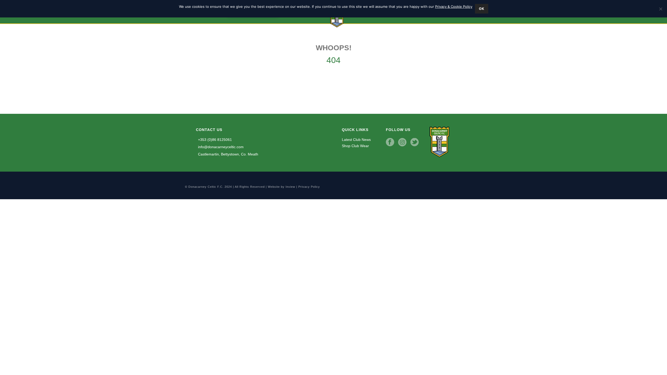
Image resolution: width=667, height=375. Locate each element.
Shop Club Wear (355, 146)
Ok (481, 9)
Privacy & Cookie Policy (453, 6)
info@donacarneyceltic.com (220, 147)
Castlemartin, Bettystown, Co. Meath (227, 154)
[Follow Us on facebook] (390, 142)
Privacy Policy (309, 186)
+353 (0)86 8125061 (214, 140)
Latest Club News (356, 140)
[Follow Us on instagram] (402, 142)
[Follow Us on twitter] (414, 142)
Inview (290, 186)
